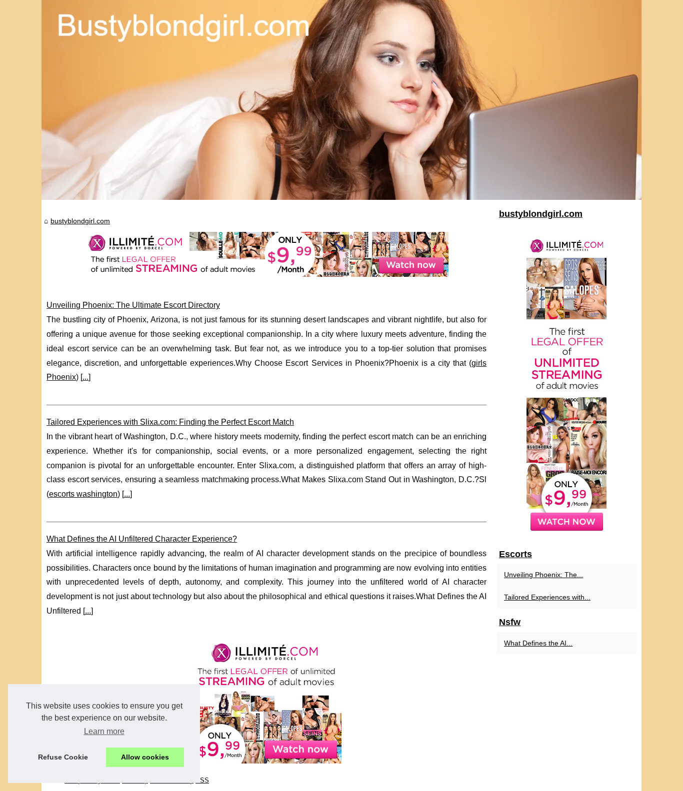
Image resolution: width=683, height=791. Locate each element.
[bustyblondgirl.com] (342, 100)
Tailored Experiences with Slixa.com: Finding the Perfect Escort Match (170, 422)
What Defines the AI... (538, 643)
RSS (202, 780)
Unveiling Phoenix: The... (543, 575)
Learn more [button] (104, 731)
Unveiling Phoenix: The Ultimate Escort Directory (133, 305)
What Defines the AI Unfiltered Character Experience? (141, 539)
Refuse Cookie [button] (63, 757)
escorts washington (83, 494)
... (85, 377)
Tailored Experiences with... (547, 597)
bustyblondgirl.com (80, 221)
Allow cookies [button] (145, 757)
